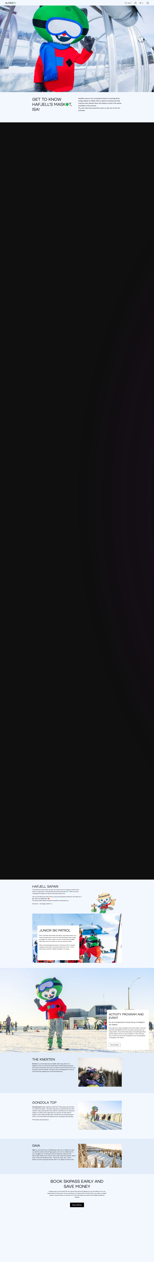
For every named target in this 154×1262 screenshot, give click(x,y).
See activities (115, 1045)
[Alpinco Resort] (10, 3)
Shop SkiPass (77, 1205)
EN (140, 3)
